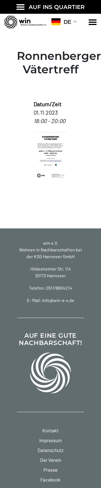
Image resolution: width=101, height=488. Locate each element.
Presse (50, 470)
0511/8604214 (59, 287)
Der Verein (50, 460)
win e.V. (50, 243)
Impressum (50, 440)
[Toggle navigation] (92, 22)
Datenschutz (51, 450)
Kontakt (50, 430)
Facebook (50, 479)
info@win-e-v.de (58, 300)
